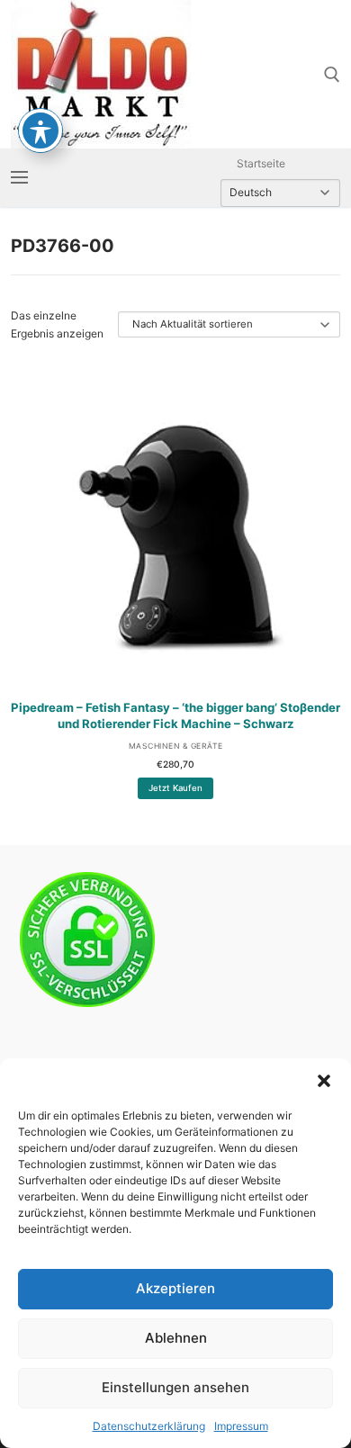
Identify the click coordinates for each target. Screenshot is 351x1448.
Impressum (241, 1426)
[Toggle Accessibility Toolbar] (40, 130)
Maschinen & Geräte (176, 746)
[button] (324, 1081)
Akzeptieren (175, 1288)
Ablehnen (176, 1337)
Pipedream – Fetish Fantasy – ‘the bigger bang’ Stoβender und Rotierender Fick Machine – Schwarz (175, 715)
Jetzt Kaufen (175, 788)
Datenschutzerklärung (149, 1426)
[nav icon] (19, 178)
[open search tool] (332, 75)
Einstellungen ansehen (175, 1387)
